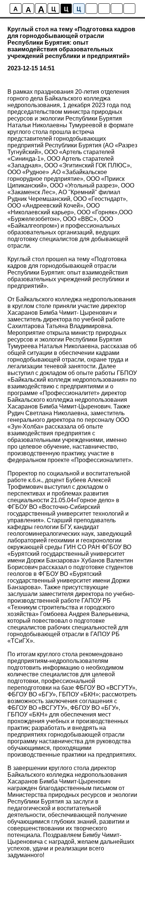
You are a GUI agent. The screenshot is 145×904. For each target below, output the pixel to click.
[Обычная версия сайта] (129, 8)
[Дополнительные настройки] (117, 8)
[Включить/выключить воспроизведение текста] (104, 8)
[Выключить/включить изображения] (91, 8)
